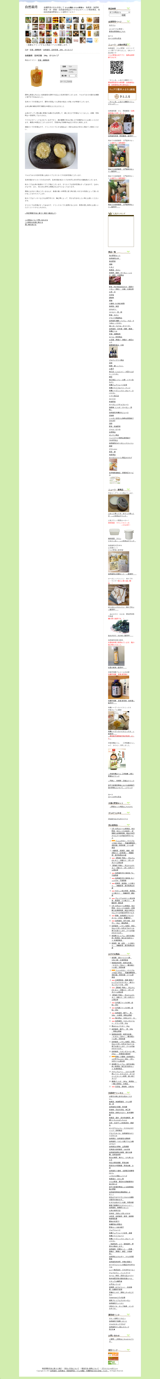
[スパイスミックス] (121, 720)
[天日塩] (28, 33)
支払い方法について (71, 1368)
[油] (62, 40)
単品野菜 (112, 261)
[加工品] (35, 26)
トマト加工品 (114, 396)
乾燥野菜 (112, 402)
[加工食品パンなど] (69, 20)
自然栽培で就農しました (118, 1321)
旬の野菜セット (115, 255)
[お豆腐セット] (96, 33)
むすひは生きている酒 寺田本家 (121, 1202)
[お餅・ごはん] (62, 33)
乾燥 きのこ (114, 315)
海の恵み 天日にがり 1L (126, 1018)
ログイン (112, 25)
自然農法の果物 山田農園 (119, 1147)
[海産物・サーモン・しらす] (35, 40)
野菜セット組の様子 (116, 1227)
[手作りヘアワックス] (121, 503)
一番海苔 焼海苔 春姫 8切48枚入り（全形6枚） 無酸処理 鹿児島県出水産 (123, 853)
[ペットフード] (69, 40)
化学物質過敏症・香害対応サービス (121, 474)
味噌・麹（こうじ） (116, 366)
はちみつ (113, 309)
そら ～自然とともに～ (117, 1318)
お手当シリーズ (115, 1284)
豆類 (110, 363)
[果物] (55, 20)
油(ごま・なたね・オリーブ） (120, 326)
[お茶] (69, 33)
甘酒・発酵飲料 (35, 50)
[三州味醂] (121, 759)
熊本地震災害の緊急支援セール (121, 1278)
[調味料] (35, 33)
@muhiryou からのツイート (118, 819)
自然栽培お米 (115, 258)
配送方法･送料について (90, 1368)
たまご (111, 267)
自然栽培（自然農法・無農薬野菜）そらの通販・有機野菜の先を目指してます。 (79, 1371)
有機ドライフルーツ (116, 1236)
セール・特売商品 (115, 337)
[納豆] (28, 40)
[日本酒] (76, 26)
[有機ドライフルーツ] (96, 26)
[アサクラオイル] (55, 26)
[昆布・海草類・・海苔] (82, 26)
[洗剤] (89, 40)
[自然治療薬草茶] (82, 33)
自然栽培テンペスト (116, 1303)
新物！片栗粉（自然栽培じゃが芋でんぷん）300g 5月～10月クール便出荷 (123, 1059)
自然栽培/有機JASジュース (119, 413)
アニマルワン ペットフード (119, 1273)
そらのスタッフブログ (117, 1324)
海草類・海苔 (114, 306)
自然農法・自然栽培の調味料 (119, 1138)
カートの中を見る (114, 38)
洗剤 (110, 423)
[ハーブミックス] (89, 26)
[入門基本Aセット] (121, 155)
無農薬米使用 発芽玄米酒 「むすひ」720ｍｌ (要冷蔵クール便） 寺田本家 (123, 965)
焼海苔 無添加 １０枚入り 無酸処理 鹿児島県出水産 (123, 885)
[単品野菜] (42, 20)
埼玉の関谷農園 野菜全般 (119, 1163)
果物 (110, 301)
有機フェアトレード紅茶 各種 (120, 1233)
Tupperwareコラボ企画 (117, 1297)
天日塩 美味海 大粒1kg (124, 1086)
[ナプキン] (76, 40)
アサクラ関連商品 (115, 318)
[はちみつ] (48, 40)
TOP (26, 50)
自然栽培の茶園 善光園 (118, 1107)
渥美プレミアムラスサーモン (119, 1300)
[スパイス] (96, 20)
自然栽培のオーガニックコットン (121, 443)
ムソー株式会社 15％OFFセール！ (122, 1270)
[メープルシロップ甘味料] (82, 20)
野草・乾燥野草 (115, 426)
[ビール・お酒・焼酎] (69, 26)
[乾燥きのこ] (62, 26)
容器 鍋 (112, 452)
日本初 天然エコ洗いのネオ (119, 1213)
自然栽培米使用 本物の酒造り (120, 1262)
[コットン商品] (82, 40)
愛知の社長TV (114, 1221)
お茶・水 (112, 292)
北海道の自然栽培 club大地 (119, 1149)
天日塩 (111, 295)
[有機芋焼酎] (121, 687)
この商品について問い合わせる (36, 220)
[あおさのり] (121, 627)
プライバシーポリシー (109, 1368)
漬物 (110, 264)
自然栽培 (31, 7)
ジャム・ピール (115, 429)
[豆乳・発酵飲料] (28, 26)
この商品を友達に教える (34, 222)
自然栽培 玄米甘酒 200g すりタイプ (58, 50)
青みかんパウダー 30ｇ (121, 1026)
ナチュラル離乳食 (115, 1281)
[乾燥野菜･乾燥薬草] (48, 20)
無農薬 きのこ (115, 270)
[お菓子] (89, 33)
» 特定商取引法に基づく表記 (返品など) (40, 213)
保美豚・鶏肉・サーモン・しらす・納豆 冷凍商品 (120, 274)
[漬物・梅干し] (55, 33)
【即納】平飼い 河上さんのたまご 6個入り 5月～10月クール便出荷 (123, 868)
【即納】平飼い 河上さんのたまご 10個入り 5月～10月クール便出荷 (123, 860)
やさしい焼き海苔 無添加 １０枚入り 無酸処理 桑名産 (124, 893)
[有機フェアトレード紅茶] (42, 33)
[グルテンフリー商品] (96, 40)
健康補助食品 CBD (116, 345)
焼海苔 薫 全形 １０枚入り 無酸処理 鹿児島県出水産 (123, 945)
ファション (113, 449)
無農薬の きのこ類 (116, 1179)
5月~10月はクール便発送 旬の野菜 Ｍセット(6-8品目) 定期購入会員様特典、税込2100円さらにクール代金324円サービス (123, 833)
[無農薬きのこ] (35, 20)
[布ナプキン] (121, 594)
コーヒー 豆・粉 (115, 312)
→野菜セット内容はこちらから (121, 807)
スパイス (112, 399)
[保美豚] (42, 26)
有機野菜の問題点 (115, 1224)
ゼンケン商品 (114, 435)
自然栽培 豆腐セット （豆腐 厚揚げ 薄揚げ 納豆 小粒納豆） (121, 1251)
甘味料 (111, 415)
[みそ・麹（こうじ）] (48, 33)
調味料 (111, 298)
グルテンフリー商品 (116, 360)
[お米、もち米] (62, 20)
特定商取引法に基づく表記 (52, 1368)
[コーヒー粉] (42, 40)
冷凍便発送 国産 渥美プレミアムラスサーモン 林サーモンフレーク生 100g (123, 982)
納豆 (110, 377)
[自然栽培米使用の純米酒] (121, 124)
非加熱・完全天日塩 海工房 (119, 1110)
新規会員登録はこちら (117, 31)
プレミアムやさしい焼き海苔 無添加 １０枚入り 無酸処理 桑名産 (123, 900)
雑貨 (110, 446)
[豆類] (48, 26)
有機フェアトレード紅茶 (118, 385)
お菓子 (111, 369)
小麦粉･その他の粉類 (117, 303)
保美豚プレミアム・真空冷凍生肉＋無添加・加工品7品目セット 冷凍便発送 (123, 938)
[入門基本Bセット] (121, 191)
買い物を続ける (30, 225)
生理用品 (112, 432)
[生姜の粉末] (121, 656)
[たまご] (76, 33)
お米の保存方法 (115, 1210)
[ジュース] (55, 40)
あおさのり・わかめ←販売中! (120, 635)
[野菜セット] (28, 20)
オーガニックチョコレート (119, 404)
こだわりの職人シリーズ (118, 1176)
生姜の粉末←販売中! (117, 667)
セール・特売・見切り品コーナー (121, 1276)
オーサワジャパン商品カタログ (120, 458)
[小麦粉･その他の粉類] (76, 20)
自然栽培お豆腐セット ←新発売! (122, 574)
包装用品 (112, 455)
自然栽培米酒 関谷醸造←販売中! (122, 136)
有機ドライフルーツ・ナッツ (119, 388)
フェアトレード (115, 1230)
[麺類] (89, 20)
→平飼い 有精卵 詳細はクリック (121, 781)
